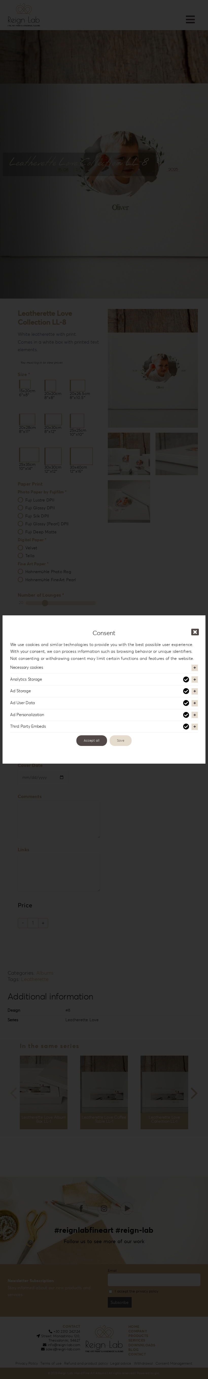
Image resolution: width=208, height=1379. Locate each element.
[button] (104, 668)
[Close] (195, 632)
